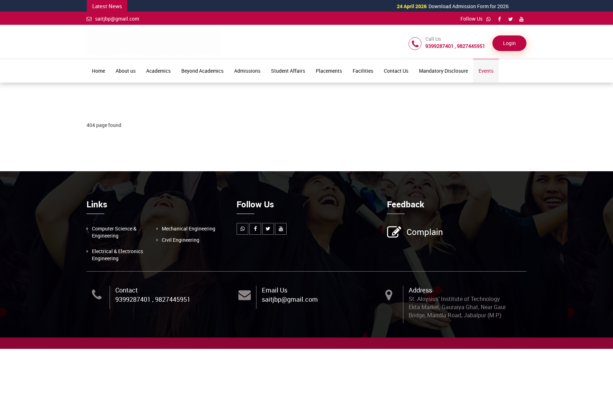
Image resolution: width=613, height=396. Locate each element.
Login (509, 43)
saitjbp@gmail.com (117, 18)
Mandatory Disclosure (443, 70)
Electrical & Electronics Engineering (117, 255)
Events (486, 70)
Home (98, 70)
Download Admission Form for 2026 (437, 6)
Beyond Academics (202, 70)
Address (420, 290)
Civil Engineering (180, 239)
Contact (126, 290)
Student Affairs (288, 70)
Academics (158, 70)
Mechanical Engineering (188, 228)
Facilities (363, 70)
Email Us (274, 290)
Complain (425, 232)
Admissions (247, 70)
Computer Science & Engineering (114, 232)
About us (126, 70)
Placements (329, 70)
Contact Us (396, 70)
